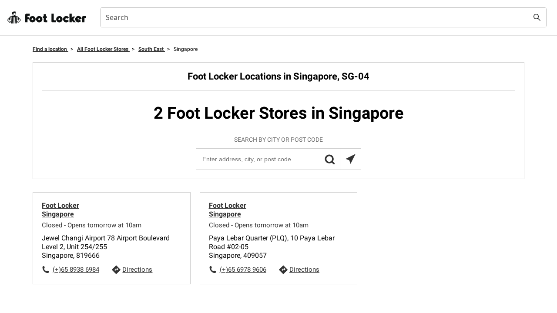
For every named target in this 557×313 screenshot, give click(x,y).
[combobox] (323, 17)
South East (151, 49)
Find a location (50, 49)
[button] (329, 159)
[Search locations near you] (350, 159)
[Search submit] (537, 17)
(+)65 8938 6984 (76, 269)
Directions (137, 269)
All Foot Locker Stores (103, 49)
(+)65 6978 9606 (243, 269)
